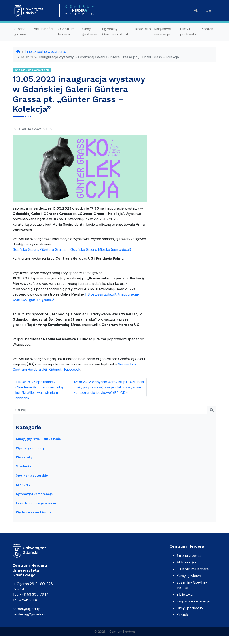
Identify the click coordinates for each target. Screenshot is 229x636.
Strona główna (20, 31)
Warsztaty (24, 457)
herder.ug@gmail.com (30, 614)
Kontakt (208, 28)
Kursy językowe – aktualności (39, 439)
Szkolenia (23, 466)
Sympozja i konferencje (34, 494)
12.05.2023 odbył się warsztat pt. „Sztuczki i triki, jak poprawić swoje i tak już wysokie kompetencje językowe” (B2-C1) (109, 387)
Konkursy (23, 485)
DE (208, 10)
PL (196, 10)
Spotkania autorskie (32, 475)
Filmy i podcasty (188, 31)
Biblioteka (143, 28)
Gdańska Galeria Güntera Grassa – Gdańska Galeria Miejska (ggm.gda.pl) (72, 249)
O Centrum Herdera (65, 31)
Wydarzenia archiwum (33, 512)
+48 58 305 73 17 (33, 594)
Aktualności (43, 28)
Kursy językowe (89, 31)
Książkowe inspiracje (162, 31)
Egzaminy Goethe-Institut (115, 31)
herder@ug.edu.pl (27, 608)
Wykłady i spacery (30, 448)
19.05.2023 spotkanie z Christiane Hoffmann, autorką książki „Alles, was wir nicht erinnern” (39, 389)
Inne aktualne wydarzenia (45, 51)
